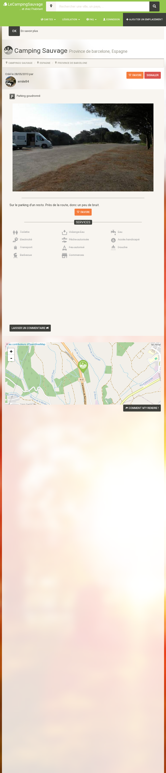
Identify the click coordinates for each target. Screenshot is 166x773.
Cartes (48, 19)
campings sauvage (20, 63)
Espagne (44, 63)
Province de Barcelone (72, 63)
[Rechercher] (154, 6)
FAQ (91, 19)
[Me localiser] (51, 6)
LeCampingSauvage (25, 6)
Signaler (153, 75)
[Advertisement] (83, 306)
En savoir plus (29, 31)
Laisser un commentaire (29, 328)
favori (136, 75)
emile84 (22, 81)
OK (14, 31)
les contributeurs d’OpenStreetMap (27, 344)
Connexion (112, 19)
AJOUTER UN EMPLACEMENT (146, 19)
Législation (70, 19)
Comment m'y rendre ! (143, 408)
